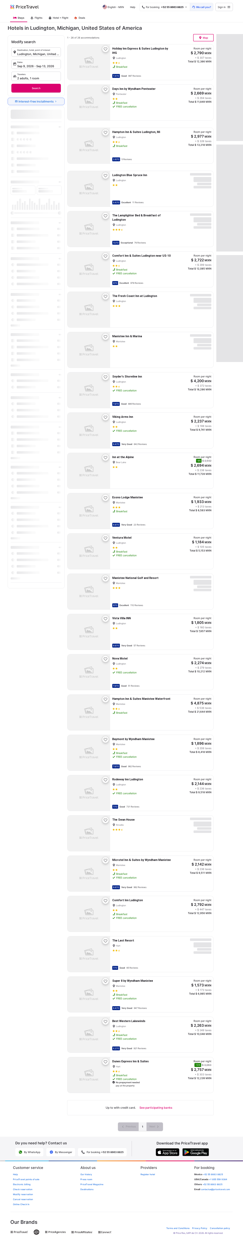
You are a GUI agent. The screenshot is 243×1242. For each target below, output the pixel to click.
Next (152, 1126)
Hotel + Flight (60, 17)
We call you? (203, 7)
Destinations (86, 1189)
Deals (82, 17)
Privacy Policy (199, 1228)
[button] (36, 52)
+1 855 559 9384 (218, 1179)
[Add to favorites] (105, 49)
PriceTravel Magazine (91, 1184)
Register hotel (148, 1174)
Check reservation (22, 1189)
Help (132, 7)
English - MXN (116, 7)
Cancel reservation (23, 1199)
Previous (130, 1126)
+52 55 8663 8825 (212, 1184)
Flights (39, 17)
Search (36, 88)
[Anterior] (73, 62)
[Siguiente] (104, 62)
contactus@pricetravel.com (215, 1189)
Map (205, 37)
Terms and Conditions (177, 1228)
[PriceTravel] (27, 6)
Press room (86, 1179)
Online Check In (21, 1204)
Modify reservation (23, 1194)
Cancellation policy (220, 1228)
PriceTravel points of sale (26, 1179)
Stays (21, 17)
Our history (86, 1174)
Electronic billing (21, 1184)
